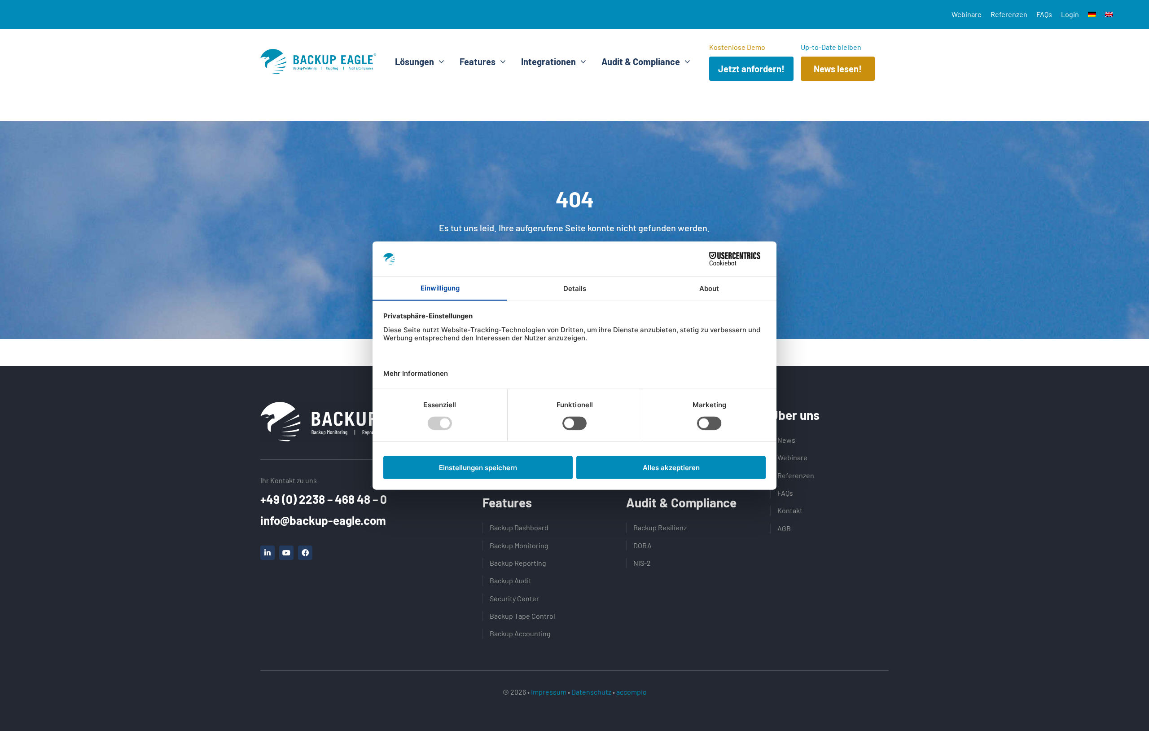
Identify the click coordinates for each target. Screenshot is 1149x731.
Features (507, 502)
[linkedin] (267, 553)
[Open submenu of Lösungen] (439, 61)
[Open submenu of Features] (501, 61)
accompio (631, 691)
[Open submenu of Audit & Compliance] (685, 61)
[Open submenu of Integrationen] (581, 61)
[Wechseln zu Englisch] (1109, 14)
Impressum (548, 691)
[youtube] (286, 553)
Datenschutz (591, 691)
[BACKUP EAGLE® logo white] (350, 406)
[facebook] (305, 553)
